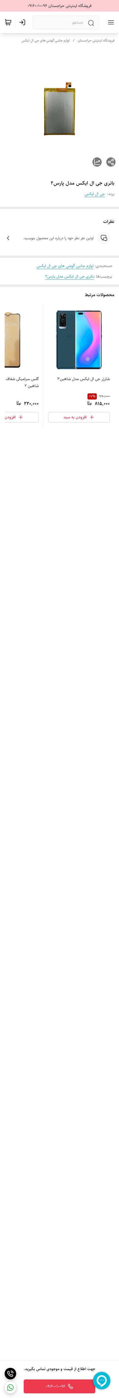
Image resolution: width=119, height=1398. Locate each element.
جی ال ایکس (95, 194)
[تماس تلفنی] (10, 1373)
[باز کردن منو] (109, 22)
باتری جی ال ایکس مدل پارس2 (69, 276)
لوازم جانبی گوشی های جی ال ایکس (45, 40)
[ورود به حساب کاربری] (23, 22)
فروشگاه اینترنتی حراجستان (96, 40)
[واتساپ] (10, 1387)
